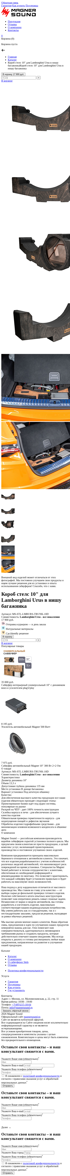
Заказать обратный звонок (15, 1011)
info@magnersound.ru (21, 1007)
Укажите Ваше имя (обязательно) (20, 1059)
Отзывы (12, 24)
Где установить (16, 990)
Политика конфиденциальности (25, 970)
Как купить (18, 5)
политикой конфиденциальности (41, 1076)
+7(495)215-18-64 (21, 1004)
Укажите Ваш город (12, 1152)
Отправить (8, 1086)
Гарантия (6, 5)
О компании (14, 27)
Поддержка (32, 5)
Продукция (14, 21)
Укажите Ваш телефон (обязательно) (22, 1069)
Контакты (13, 30)
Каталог (12, 59)
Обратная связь (9, 2)
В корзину (13, 74)
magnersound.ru (32, 1016)
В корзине (7, 80)
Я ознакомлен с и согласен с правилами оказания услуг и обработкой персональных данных (31, 1079)
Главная (12, 56)
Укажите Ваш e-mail (12, 1065)
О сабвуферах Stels (18, 962)
